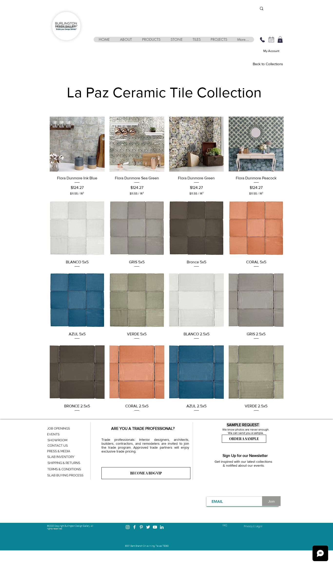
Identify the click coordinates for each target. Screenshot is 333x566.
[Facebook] (134, 527)
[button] (126, 39)
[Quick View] (77, 144)
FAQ (225, 525)
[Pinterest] (141, 527)
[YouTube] (154, 527)
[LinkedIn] (161, 527)
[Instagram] (127, 527)
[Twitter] (148, 527)
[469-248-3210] (262, 39)
